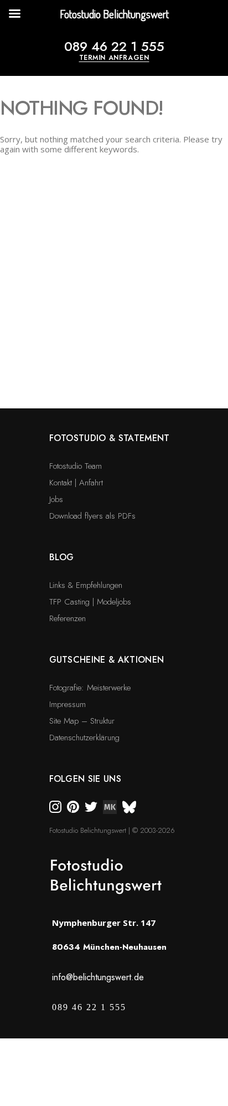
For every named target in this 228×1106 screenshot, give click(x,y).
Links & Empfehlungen (85, 585)
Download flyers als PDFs (92, 516)
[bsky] (129, 806)
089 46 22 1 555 (114, 46)
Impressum (67, 704)
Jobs (56, 499)
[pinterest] (73, 806)
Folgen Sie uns (85, 778)
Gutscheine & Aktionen (106, 659)
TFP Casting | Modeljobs (90, 602)
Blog (61, 557)
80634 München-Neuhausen (109, 947)
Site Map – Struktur (82, 721)
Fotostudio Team (75, 466)
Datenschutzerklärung (84, 737)
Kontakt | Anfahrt (76, 483)
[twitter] (91, 806)
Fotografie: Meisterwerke (90, 688)
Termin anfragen (114, 58)
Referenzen (67, 618)
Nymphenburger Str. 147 (104, 922)
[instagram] (55, 806)
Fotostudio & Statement (109, 438)
